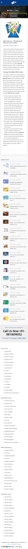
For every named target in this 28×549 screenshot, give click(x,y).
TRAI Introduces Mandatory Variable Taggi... (17, 191)
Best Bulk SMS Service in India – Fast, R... (18, 199)
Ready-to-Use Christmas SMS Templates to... (17, 223)
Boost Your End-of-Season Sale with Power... (18, 215)
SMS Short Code (8, 475)
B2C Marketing (7, 379)
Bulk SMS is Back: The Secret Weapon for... (17, 312)
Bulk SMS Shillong (8, 436)
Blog (17, 10)
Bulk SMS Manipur (8, 530)
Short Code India (8, 423)
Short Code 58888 (8, 411)
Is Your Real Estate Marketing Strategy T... (18, 231)
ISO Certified (7, 387)
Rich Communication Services (10, 480)
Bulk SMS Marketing (8, 354)
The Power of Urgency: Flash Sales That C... (17, 271)
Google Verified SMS (8, 434)
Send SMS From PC (8, 365)
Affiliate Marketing (8, 478)
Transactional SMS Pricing (10, 406)
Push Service (7, 453)
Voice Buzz (6, 420)
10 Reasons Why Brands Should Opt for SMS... (18, 175)
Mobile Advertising (8, 464)
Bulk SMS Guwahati (8, 535)
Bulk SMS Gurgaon (8, 499)
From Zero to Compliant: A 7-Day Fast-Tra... (17, 296)
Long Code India (8, 368)
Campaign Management (9, 455)
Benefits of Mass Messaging (10, 428)
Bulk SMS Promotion (9, 356)
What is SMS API (8, 466)
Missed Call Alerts (8, 373)
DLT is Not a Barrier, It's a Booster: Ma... (16, 279)
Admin (13, 45)
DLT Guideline (7, 384)
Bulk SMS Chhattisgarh (9, 533)
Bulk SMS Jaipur (7, 524)
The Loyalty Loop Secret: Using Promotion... (18, 247)
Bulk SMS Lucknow (8, 513)
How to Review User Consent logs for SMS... (17, 320)
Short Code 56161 (8, 409)
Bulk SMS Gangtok (8, 390)
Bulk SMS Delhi (7, 497)
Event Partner (7, 472)
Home (11, 10)
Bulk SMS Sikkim (8, 483)
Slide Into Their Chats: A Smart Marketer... (18, 304)
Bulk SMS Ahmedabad (9, 508)
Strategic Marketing (8, 450)
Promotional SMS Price (9, 400)
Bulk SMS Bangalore (8, 522)
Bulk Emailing (7, 414)
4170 (17, 45)
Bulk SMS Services (8, 359)
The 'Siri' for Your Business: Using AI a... (17, 255)
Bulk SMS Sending (8, 469)
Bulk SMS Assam (8, 486)
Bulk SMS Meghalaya (9, 439)
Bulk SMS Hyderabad (9, 516)
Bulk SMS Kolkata (8, 519)
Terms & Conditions (11, 544)
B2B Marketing (7, 376)
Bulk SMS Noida (7, 502)
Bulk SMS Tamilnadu (8, 489)
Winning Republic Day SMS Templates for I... (16, 207)
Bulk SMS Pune (7, 510)
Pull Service (6, 458)
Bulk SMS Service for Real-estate (11, 392)
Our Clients (6, 381)
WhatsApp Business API (9, 431)
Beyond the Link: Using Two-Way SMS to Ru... (18, 263)
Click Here (22, 338)
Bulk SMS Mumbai (8, 505)
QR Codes (6, 370)
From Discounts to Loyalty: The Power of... (18, 239)
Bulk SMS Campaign (8, 362)
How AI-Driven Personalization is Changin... (18, 167)
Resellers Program (8, 417)
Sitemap (19, 544)
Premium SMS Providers (9, 425)
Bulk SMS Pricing (8, 403)
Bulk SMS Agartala (8, 527)
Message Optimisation (9, 461)
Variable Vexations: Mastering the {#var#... (18, 287)
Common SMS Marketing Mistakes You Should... (16, 183)
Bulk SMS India (7, 351)
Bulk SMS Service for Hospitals (11, 442)
